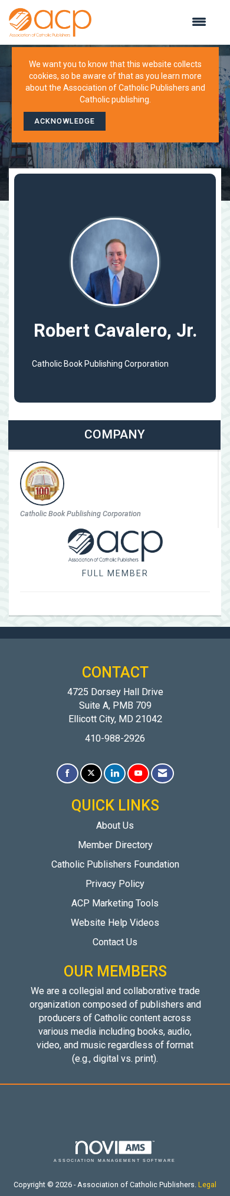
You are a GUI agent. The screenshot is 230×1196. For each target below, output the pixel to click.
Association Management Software (115, 1160)
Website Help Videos (115, 922)
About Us (115, 825)
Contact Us (115, 942)
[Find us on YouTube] (138, 773)
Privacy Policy (115, 883)
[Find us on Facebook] (67, 773)
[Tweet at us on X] (91, 773)
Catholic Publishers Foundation (115, 864)
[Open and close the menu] (154, 22)
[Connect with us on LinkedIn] (115, 773)
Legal (207, 1184)
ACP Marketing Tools (115, 903)
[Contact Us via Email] (162, 773)
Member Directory (115, 845)
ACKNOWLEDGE (64, 121)
